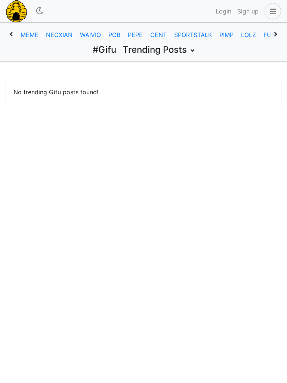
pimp (226, 35)
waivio (90, 35)
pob (114, 35)
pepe (135, 35)
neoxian (59, 35)
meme (29, 35)
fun (269, 35)
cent (158, 35)
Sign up (248, 11)
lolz (248, 35)
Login (223, 11)
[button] (271, 11)
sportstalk (193, 35)
